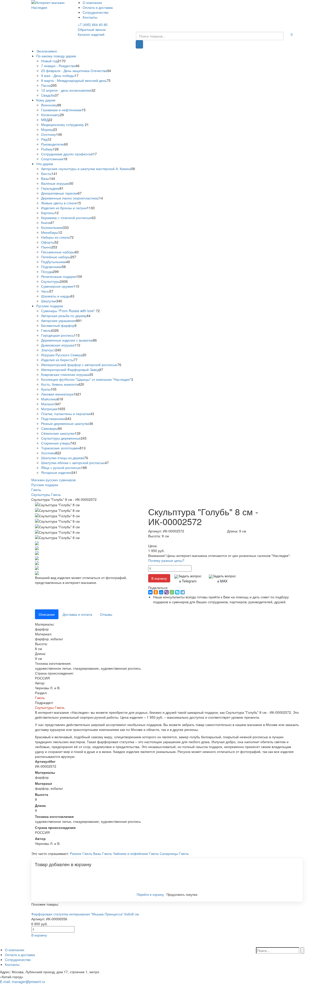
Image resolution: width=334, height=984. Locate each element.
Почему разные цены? (166, 560)
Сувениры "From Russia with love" (68, 310)
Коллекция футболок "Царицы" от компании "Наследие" (86, 379)
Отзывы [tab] (106, 614)
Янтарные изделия (56, 472)
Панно (46, 247)
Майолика (49, 398)
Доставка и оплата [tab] (77, 614)
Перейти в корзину (150, 894)
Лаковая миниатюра (57, 394)
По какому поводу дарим (56, 55)
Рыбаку (47, 149)
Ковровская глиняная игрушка (65, 374)
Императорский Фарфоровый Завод (70, 369)
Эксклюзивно (46, 51)
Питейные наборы (55, 256)
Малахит (48, 403)
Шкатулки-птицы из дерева (62, 457)
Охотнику (48, 134)
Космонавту (50, 114)
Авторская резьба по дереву (64, 315)
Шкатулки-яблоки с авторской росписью (73, 462)
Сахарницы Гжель (174, 853)
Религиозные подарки (58, 276)
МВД (44, 119)
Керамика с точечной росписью (66, 217)
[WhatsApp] (172, 592)
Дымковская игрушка (57, 345)
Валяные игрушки (55, 183)
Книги (45, 222)
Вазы (45, 178)
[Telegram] (182, 592)
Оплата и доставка (98, 7)
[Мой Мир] (161, 592)
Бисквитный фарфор (58, 325)
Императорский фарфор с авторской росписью (79, 364)
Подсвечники (51, 266)
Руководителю (52, 144)
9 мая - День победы (58, 75)
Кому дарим (46, 100)
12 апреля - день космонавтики (66, 90)
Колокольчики (52, 227)
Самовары (49, 428)
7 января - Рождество (58, 65)
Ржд (44, 139)
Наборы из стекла (55, 237)
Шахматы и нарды (55, 296)
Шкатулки (48, 300)
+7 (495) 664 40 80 (93, 24)
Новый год (49, 60)
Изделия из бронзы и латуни (64, 207)
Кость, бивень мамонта (59, 384)
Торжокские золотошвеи (60, 447)
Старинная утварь (55, 443)
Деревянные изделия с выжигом (67, 340)
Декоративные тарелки (59, 193)
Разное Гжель (81, 853)
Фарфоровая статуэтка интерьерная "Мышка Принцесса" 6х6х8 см (85, 913)
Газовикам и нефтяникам (61, 109)
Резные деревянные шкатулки (65, 423)
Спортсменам (52, 158)
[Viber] (166, 592)
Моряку (47, 129)
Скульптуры (50, 281)
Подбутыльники (53, 261)
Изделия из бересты (57, 359)
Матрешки (49, 408)
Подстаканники (53, 418)
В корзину (159, 578)
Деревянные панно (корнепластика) (70, 198)
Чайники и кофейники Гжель (136, 853)
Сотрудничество (96, 12)
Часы (45, 291)
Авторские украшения (58, 320)
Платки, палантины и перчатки (65, 413)
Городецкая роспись (57, 335)
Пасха (46, 85)
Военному (49, 104)
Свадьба (48, 95)
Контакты (90, 17)
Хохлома (48, 452)
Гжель (46, 330)
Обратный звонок (92, 29)
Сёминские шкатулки (58, 433)
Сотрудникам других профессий (67, 153)
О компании (92, 2)
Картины (48, 212)
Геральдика (50, 188)
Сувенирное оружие (57, 286)
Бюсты (46, 173)
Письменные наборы (58, 251)
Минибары (49, 232)
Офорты (48, 242)
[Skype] (177, 592)
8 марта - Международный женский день (74, 80)
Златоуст (48, 349)
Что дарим (44, 163)
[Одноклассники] (156, 592)
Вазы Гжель (102, 853)
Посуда (47, 271)
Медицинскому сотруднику (63, 124)
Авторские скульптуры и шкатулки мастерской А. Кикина (86, 168)
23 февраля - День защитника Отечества (74, 70)
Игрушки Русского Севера (61, 354)
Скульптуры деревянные (61, 438)
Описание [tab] (47, 614)
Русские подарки (49, 305)
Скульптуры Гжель (50, 707)
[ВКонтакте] (150, 592)
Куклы (46, 389)
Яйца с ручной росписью (61, 467)
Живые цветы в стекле (59, 202)
